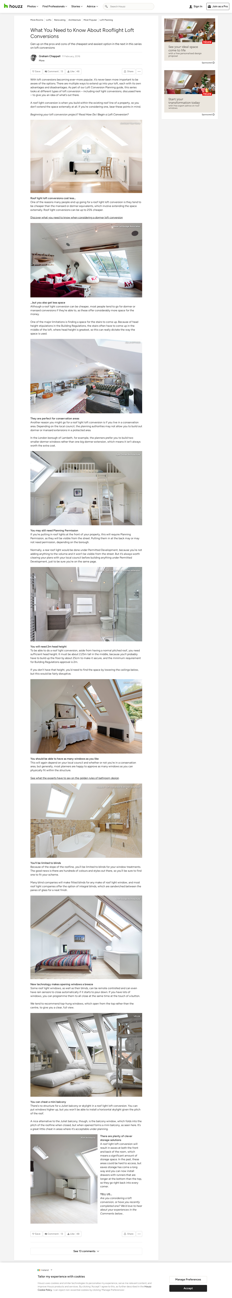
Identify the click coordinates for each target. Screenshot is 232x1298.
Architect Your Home (130, 123)
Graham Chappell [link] (49, 56)
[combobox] (128, 6)
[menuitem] (32, 6)
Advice (91, 6)
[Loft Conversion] (86, 156)
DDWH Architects (131, 682)
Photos (31, 6)
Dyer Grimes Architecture (128, 454)
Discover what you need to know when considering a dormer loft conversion (76, 217)
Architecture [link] (74, 20)
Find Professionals (53, 6)
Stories (75, 6)
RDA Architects (88, 1138)
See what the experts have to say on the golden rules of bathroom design (74, 778)
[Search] (106, 6)
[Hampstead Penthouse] (86, 716)
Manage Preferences (188, 1279)
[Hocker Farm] (86, 937)
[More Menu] (139, 71)
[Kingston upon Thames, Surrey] (86, 488)
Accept (188, 1288)
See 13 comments (84, 1251)
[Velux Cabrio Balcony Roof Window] (86, 1055)
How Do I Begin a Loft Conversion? (107, 114)
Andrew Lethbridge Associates (125, 226)
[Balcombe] (86, 260)
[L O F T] (86, 376)
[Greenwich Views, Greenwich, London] (63, 1179)
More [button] (41, 60)
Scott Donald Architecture (127, 899)
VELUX (137, 1016)
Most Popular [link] (90, 20)
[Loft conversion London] (86, 604)
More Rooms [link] (36, 20)
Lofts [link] (48, 20)
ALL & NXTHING (132, 342)
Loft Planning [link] (106, 20)
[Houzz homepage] (13, 6)
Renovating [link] (60, 20)
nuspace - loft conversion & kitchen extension (118, 570)
